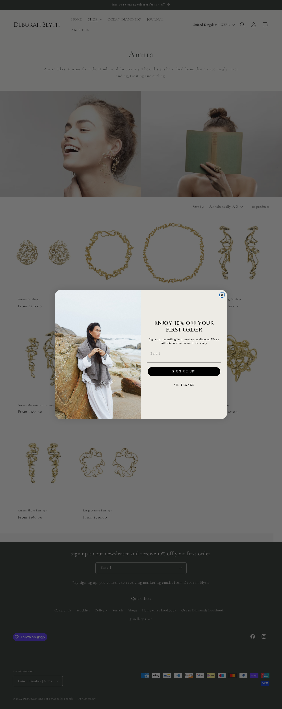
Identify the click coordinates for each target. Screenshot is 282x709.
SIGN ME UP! (184, 371)
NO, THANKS (184, 384)
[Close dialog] (222, 295)
